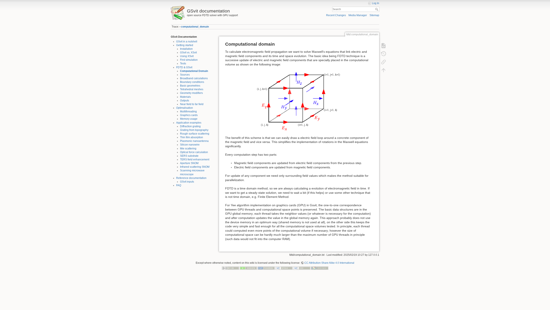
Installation (186, 48)
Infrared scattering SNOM (194, 166)
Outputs (184, 100)
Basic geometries (190, 85)
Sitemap (374, 15)
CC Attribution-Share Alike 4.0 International (329, 262)
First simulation (189, 59)
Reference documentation (191, 178)
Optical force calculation (194, 152)
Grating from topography (194, 130)
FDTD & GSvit (184, 67)
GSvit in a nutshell (186, 41)
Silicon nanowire (190, 144)
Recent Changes (336, 15)
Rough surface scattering (194, 133)
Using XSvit (187, 56)
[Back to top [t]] (383, 70)
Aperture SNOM (189, 163)
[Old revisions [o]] (383, 54)
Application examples (188, 122)
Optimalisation (184, 107)
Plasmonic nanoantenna (194, 141)
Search (377, 9)
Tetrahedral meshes (191, 89)
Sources (185, 74)
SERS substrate (189, 155)
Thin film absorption (191, 137)
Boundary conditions (192, 82)
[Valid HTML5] (284, 267)
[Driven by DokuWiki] (319, 267)
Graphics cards (189, 115)
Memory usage (188, 118)
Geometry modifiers (191, 93)
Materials (185, 96)
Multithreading (188, 111)
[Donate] (248, 267)
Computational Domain (194, 71)
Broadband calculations (194, 78)
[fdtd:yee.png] (299, 101)
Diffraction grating (190, 126)
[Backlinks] (383, 62)
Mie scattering (188, 148)
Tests (183, 63)
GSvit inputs (187, 181)
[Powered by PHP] (266, 267)
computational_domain (195, 26)
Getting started (184, 45)
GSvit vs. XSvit (188, 52)
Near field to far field (191, 104)
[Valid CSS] (301, 267)
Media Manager (357, 15)
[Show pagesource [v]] (383, 46)
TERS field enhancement (194, 159)
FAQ (178, 185)
